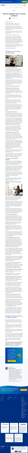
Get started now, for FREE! (11, 361)
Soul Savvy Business (24, 403)
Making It (22, 397)
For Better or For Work (24, 409)
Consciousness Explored (23, 412)
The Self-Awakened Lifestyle (23, 405)
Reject (20, 451)
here (18, 156)
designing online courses (17, 38)
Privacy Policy (10, 446)
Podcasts (11, 5)
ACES (15, 397)
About (22, 5)
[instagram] (25, 446)
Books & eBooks (10, 397)
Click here (13, 344)
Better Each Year (18, 378)
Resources (15, 5)
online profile (12, 378)
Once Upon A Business (24, 402)
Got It (16, 451)
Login (1, 400)
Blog (8, 5)
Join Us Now (24, 1)
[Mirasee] (3, 4)
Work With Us (18, 5)
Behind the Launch (23, 410)
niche (17, 113)
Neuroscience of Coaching (23, 417)
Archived (11, 7)
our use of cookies (23, 449)
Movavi (9, 251)
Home (7, 7)
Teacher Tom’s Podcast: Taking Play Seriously (24, 415)
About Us (2, 397)
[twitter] (26, 446)
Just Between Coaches (23, 400)
